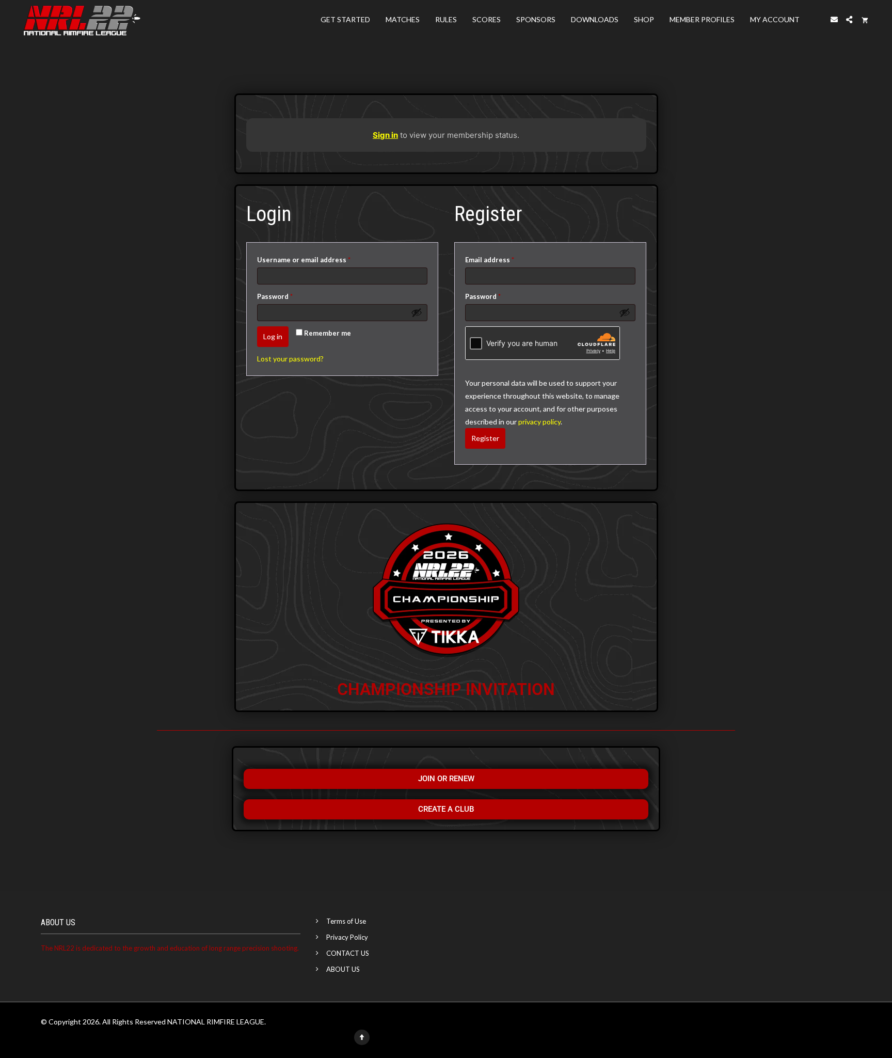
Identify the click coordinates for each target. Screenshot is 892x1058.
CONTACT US (347, 953)
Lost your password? (290, 358)
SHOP (644, 19)
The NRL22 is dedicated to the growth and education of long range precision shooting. (170, 948)
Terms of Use (346, 921)
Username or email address (318, 258)
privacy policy (539, 421)
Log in (272, 336)
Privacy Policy (347, 937)
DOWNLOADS (594, 19)
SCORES (486, 19)
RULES (446, 19)
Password (290, 295)
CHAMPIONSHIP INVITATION (446, 689)
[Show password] (416, 312)
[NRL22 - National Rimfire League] (82, 19)
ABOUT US (343, 969)
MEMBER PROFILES (702, 19)
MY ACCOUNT (775, 19)
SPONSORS (535, 19)
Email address (504, 258)
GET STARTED (345, 19)
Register (485, 438)
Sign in (385, 135)
